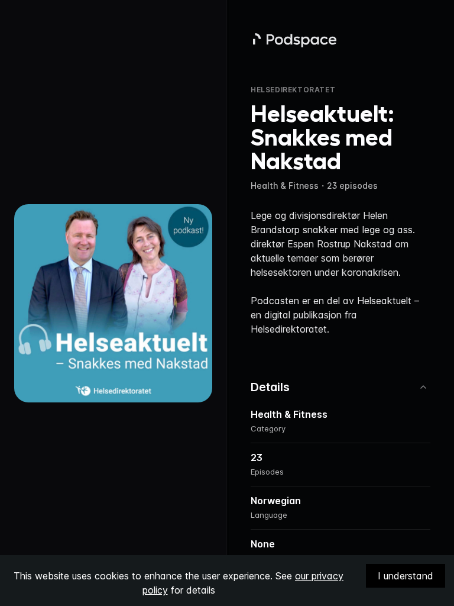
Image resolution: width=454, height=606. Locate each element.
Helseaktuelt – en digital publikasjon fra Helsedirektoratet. (335, 315)
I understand (405, 576)
